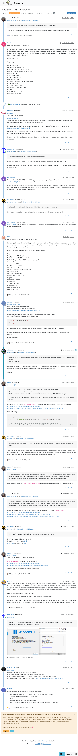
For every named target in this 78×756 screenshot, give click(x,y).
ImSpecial (10, 110)
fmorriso (9, 581)
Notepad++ (45, 741)
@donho (16, 302)
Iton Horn (10, 43)
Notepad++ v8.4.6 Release (29, 20)
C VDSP (9, 688)
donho (9, 18)
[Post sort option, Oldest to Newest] (63, 13)
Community (18, 3)
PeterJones (10, 149)
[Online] (4, 150)
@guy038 (18, 110)
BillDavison (10, 237)
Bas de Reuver (11, 177)
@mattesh (21, 350)
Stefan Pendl (11, 668)
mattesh (9, 302)
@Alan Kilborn (17, 18)
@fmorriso (19, 614)
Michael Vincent (11, 350)
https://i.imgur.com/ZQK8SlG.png (17, 128)
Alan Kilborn (10, 199)
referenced (17, 104)
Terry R (12, 104)
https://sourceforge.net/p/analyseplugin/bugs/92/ (22, 310)
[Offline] (4, 19)
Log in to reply (71, 13)
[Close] (74, 714)
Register (6, 731)
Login (12, 731)
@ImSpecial (19, 149)
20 (24, 541)
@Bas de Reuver (21, 199)
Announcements (15, 13)
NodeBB (37, 744)
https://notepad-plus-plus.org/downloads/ (48, 678)
